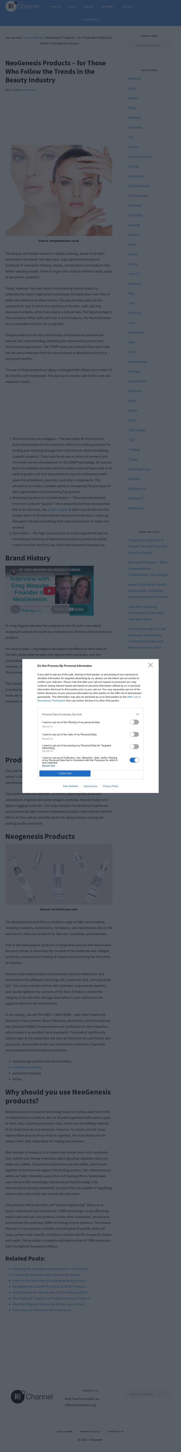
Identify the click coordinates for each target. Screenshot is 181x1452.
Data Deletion (70, 786)
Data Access (90, 786)
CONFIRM (65, 773)
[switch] (134, 722)
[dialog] (90, 726)
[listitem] (90, 714)
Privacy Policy (110, 786)
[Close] (151, 666)
